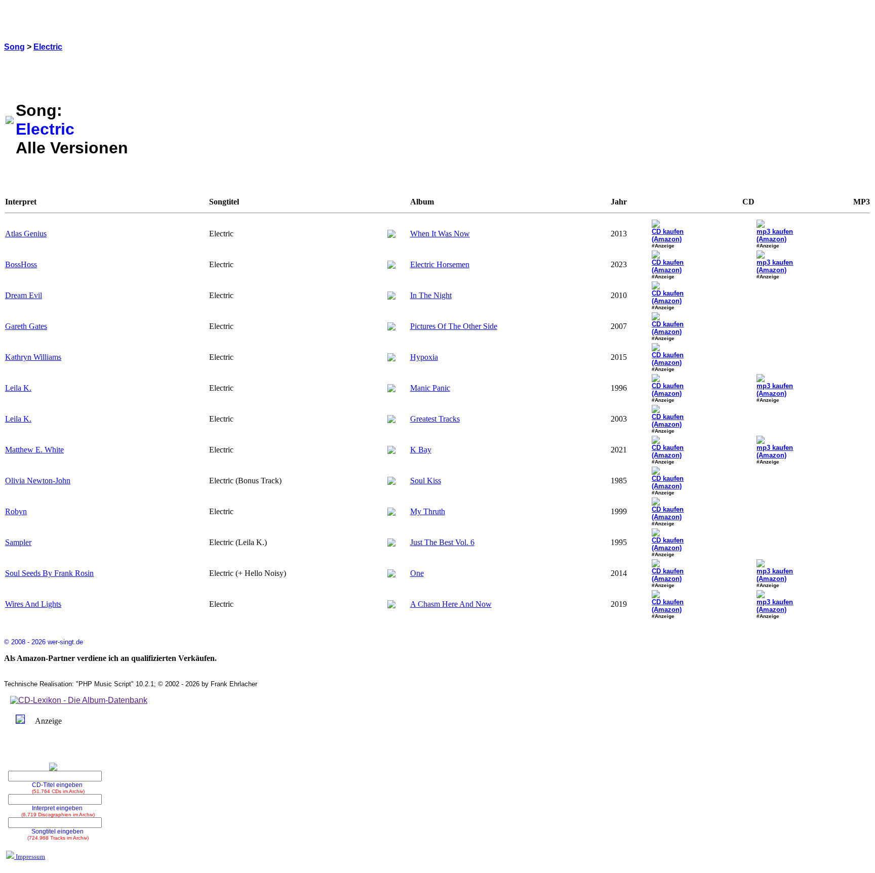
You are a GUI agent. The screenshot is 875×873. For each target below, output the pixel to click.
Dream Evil (23, 295)
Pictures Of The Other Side (453, 326)
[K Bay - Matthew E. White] (391, 451)
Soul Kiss (425, 480)
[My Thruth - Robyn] (391, 513)
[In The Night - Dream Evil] (391, 297)
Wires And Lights (33, 604)
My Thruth (427, 511)
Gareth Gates (26, 326)
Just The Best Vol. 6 (442, 542)
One (417, 573)
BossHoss (21, 264)
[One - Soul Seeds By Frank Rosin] (391, 574)
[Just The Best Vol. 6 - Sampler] (391, 543)
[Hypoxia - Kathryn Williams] (391, 358)
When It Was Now (440, 233)
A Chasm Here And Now (451, 604)
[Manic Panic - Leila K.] (391, 389)
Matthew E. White (34, 449)
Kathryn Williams (33, 357)
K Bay (420, 449)
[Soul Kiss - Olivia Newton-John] (391, 482)
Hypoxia (424, 357)
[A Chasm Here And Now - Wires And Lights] (391, 605)
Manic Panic (430, 388)
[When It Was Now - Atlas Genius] (391, 235)
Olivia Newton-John (37, 480)
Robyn (16, 511)
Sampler (18, 542)
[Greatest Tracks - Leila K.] (391, 420)
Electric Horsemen (439, 264)
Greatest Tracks (435, 418)
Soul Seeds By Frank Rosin (49, 573)
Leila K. (18, 388)
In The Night (431, 295)
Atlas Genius (26, 233)
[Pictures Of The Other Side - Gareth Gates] (391, 327)
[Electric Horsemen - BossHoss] (391, 266)
